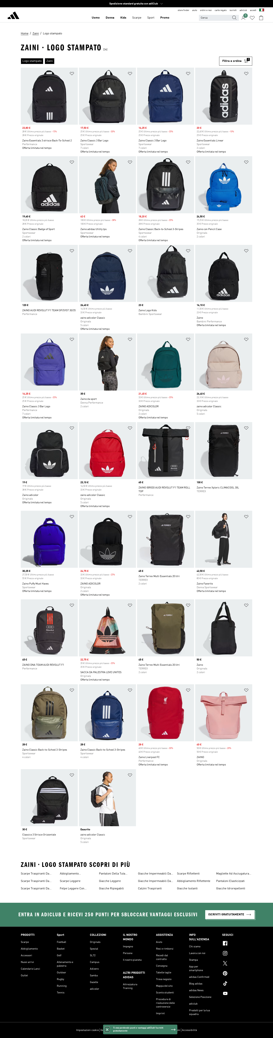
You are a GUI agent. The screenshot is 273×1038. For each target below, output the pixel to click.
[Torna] (13, 16)
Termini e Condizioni (168, 1030)
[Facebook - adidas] (237, 944)
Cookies (121, 1030)
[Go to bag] (261, 17)
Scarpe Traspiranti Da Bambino (35, 889)
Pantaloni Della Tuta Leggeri (112, 874)
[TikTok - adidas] (237, 984)
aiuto (194, 10)
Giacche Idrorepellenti (230, 888)
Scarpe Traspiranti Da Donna (35, 874)
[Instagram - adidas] (237, 954)
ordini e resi (206, 10)
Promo (164, 17)
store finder (183, 10)
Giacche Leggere (110, 881)
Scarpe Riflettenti (188, 873)
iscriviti (233, 10)
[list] (120, 61)
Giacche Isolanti (187, 888)
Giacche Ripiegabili (111, 888)
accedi (253, 10)
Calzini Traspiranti (150, 888)
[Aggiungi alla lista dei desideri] (72, 74)
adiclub (243, 10)
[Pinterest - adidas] (237, 974)
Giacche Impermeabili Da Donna (154, 881)
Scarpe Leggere (70, 881)
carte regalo (221, 10)
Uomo (96, 17)
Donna (110, 17)
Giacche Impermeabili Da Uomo (154, 874)
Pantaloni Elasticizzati (230, 881)
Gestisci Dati (107, 1030)
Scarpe (136, 17)
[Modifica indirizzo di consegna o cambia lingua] (262, 10)
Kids (123, 17)
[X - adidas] (237, 964)
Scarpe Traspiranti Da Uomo (35, 881)
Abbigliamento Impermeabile (69, 874)
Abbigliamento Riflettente (193, 881)
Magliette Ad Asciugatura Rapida (232, 874)
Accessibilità (189, 1030)
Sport (150, 17)
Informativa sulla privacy (141, 1030)
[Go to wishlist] (252, 17)
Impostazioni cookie (87, 1030)
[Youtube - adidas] (237, 994)
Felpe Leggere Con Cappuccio (72, 889)
